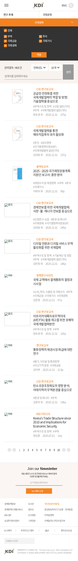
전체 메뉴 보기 (6, 5)
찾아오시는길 (66, 530)
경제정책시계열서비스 (13, 509)
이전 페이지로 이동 (14, 450)
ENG (64, 5)
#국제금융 (38, 296)
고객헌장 (32, 520)
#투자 (36, 143)
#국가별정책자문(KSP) (44, 147)
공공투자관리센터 (11, 520)
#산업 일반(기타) (61, 106)
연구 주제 (8, 15)
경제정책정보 (9, 503)
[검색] (39, 76)
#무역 (36, 110)
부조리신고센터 (27, 530)
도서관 (31, 503)
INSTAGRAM (55, 541)
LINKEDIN (71, 541)
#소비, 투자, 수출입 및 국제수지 (49, 292)
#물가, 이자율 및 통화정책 (46, 361)
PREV (9, 450)
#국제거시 (38, 187)
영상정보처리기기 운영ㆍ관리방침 (58, 509)
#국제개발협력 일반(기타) (54, 110)
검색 (71, 5)
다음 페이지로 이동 (64, 450)
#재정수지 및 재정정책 (44, 183)
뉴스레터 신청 (37, 491)
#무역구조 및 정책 (42, 106)
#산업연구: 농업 (41, 219)
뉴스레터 (7, 530)
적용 (39, 55)
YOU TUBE (47, 541)
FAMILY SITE (12, 540)
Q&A (47, 530)
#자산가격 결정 (41, 365)
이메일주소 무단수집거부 (54, 520)
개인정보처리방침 (51, 503)
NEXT (68, 450)
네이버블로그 (63, 541)
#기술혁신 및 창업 (62, 255)
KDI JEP (7, 515)
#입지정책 (46, 143)
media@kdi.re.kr (66, 550)
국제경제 (39, 22)
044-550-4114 (49, 550)
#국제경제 (38, 223)
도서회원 (32, 515)
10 (58, 450)
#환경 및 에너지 (59, 219)
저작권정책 (49, 515)
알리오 (31, 509)
